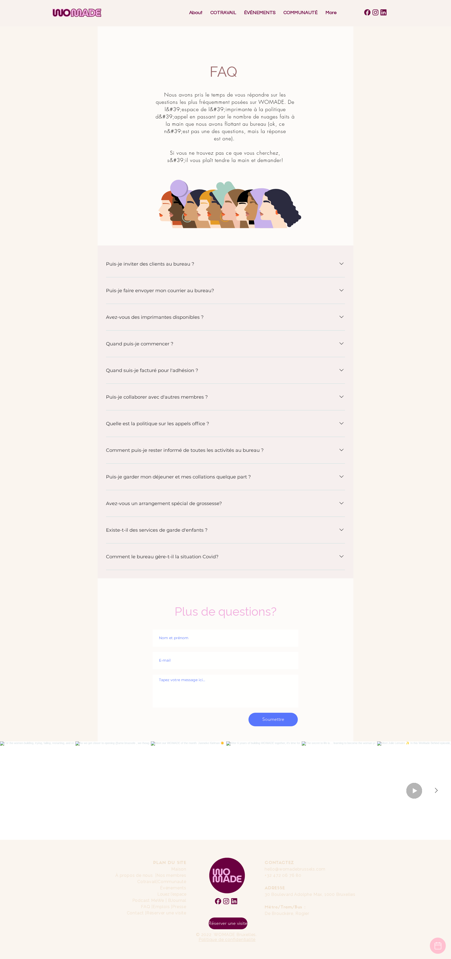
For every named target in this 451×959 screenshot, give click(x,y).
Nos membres (171, 875)
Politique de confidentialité (227, 939)
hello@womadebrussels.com (295, 869)
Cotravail (146, 881)
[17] (375, 12)
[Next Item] (436, 790)
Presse (179, 906)
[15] (383, 12)
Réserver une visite (166, 912)
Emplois (162, 906)
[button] (223, 12)
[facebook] (367, 12)
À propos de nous (134, 875)
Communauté (172, 881)
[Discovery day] (438, 946)
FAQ (145, 906)
